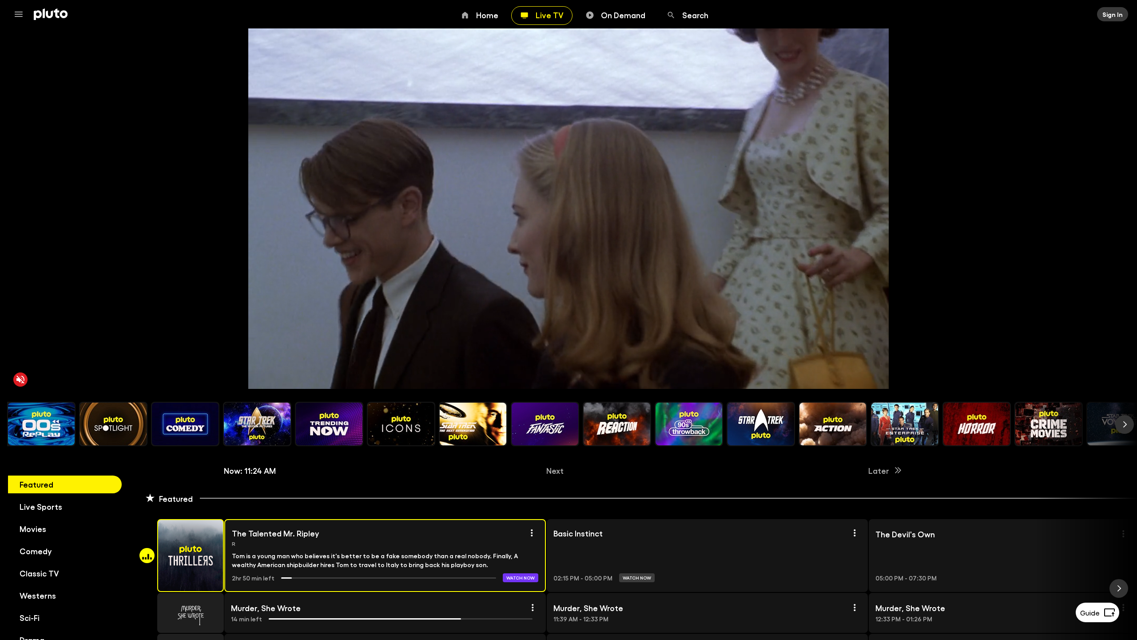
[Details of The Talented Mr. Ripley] (531, 533)
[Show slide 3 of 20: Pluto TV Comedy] (185, 424)
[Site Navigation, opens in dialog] (21, 14)
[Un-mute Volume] (20, 379)
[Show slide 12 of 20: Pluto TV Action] (833, 424)
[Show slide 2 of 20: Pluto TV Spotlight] (113, 424)
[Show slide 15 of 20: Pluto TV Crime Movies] (1048, 424)
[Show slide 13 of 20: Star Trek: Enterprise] (905, 424)
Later (878, 470)
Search (695, 15)
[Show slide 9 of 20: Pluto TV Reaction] (617, 424)
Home (487, 15)
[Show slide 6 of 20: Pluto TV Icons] (401, 424)
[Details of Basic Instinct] (854, 533)
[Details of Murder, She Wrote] (532, 607)
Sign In (1112, 14)
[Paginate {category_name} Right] (1124, 424)
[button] (180, 555)
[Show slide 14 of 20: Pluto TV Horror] (976, 424)
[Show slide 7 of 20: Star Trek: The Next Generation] (473, 424)
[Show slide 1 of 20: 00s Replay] (41, 424)
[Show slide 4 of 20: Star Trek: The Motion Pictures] (257, 424)
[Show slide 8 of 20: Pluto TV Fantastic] (545, 424)
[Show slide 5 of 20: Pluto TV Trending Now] (329, 424)
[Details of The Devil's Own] (1123, 534)
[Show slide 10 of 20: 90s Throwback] (689, 424)
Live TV (550, 15)
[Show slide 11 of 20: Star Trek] (761, 424)
